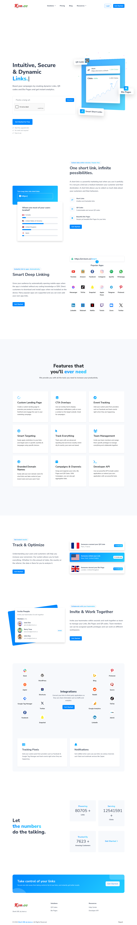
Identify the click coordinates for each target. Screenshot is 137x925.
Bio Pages (54, 911)
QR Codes (54, 907)
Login (108, 6)
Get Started (118, 6)
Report (120, 922)
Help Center (93, 907)
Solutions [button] (50, 6)
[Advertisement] (68, 25)
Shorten (70, 100)
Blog (71, 6)
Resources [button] (81, 6)
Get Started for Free (22, 122)
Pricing (62, 6)
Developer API (94, 911)
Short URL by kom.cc (25, 922)
